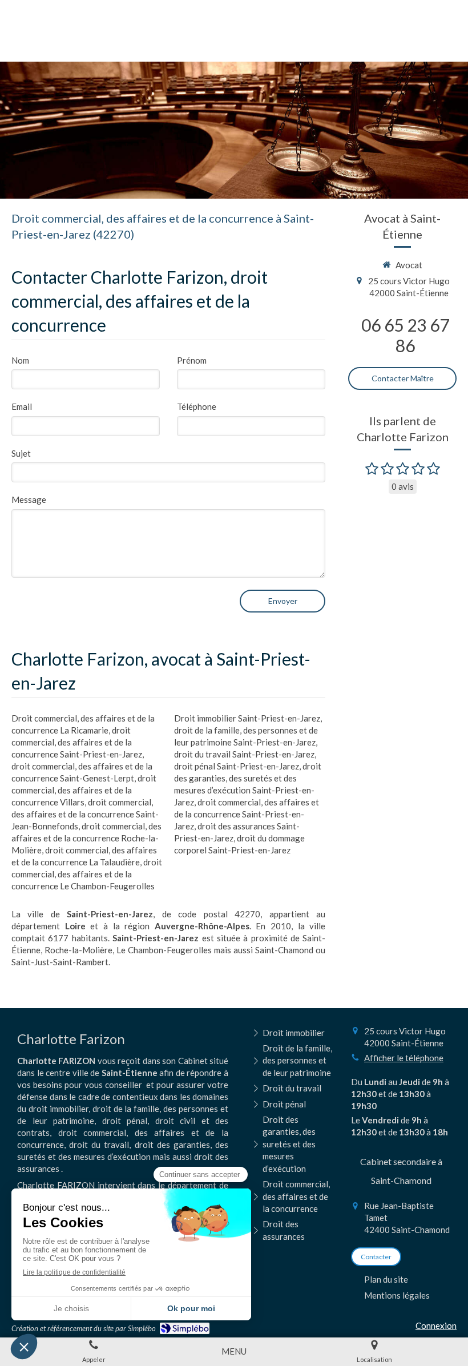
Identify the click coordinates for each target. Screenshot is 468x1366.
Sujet (21, 453)
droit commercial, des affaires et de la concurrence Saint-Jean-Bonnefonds (85, 814)
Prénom (192, 360)
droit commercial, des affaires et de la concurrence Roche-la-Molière (86, 838)
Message (28, 499)
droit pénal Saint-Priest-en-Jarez (236, 766)
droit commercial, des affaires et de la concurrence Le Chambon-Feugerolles (86, 874)
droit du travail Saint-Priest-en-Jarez (244, 754)
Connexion (436, 1325)
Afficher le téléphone (403, 1058)
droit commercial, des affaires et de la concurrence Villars (83, 790)
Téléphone (196, 406)
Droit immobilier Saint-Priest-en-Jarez (247, 718)
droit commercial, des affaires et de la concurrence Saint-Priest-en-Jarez (76, 742)
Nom (20, 360)
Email (21, 406)
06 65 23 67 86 (405, 335)
